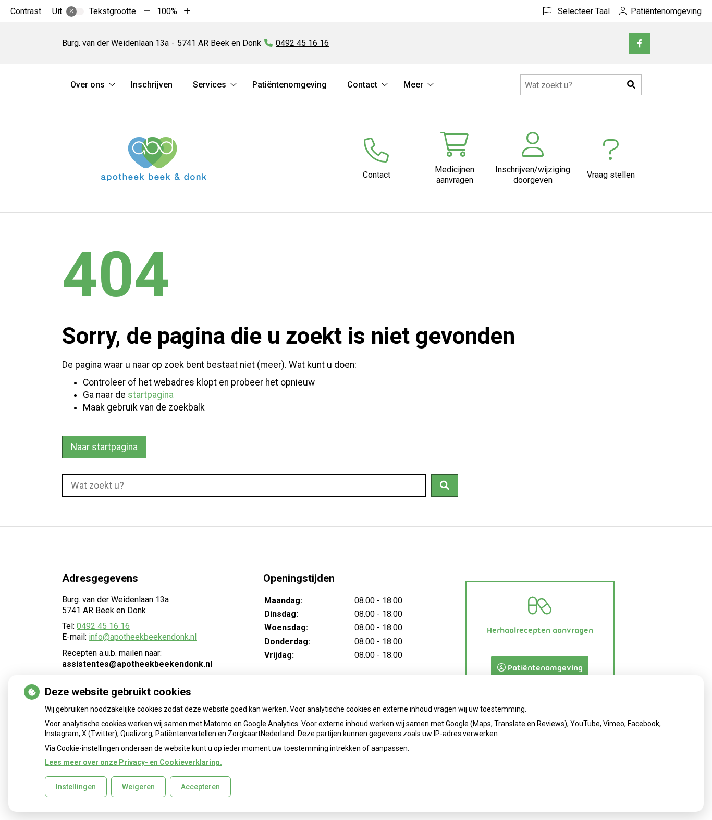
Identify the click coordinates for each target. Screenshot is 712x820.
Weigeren (138, 786)
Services (209, 85)
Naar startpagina (104, 447)
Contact (362, 85)
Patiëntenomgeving (289, 85)
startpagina (151, 395)
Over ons (87, 85)
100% (167, 11)
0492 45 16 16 (103, 626)
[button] (631, 84)
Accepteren (200, 786)
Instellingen (76, 786)
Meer (413, 85)
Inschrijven (152, 85)
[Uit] (75, 11)
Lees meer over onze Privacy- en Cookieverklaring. (133, 762)
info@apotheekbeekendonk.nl (143, 637)
